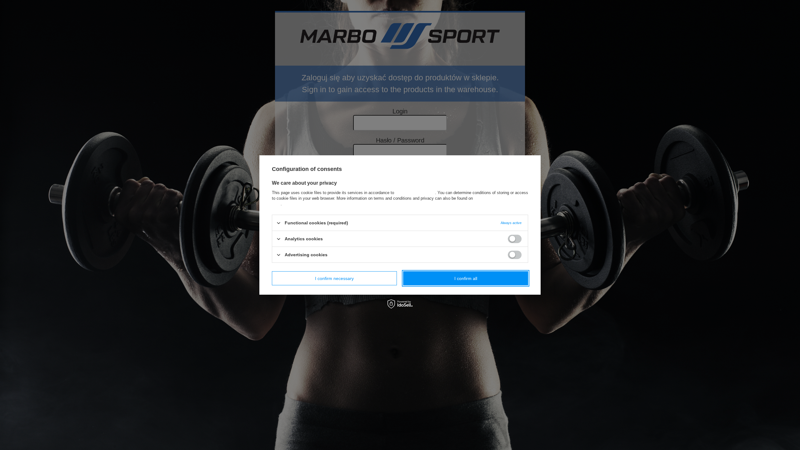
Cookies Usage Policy (415, 192)
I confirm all (465, 278)
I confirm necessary (334, 278)
